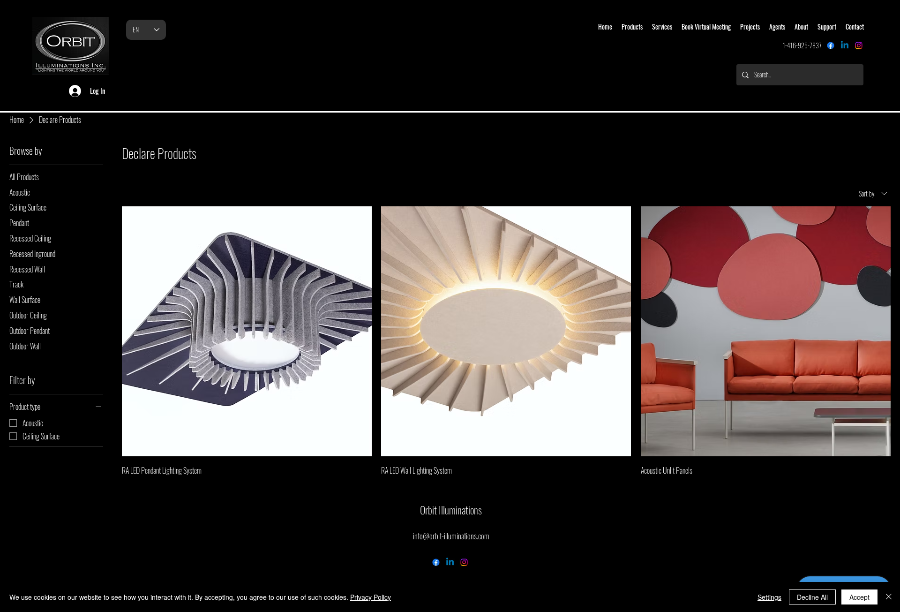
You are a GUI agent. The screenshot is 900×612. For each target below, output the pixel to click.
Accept (859, 597)
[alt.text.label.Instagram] (858, 45)
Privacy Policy (370, 597)
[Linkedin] (844, 45)
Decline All (812, 597)
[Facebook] (830, 45)
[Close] (888, 596)
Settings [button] (769, 597)
